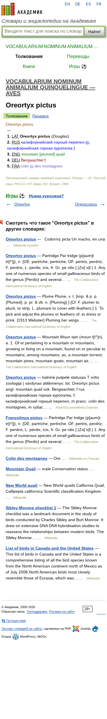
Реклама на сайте (62, 611)
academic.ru (22, 9)
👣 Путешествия (13, 620)
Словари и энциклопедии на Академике (48, 21)
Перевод (40, 116)
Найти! (94, 31)
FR (98, 4)
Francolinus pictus (24, 417)
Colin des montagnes (26, 458)
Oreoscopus (86, 204)
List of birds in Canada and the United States (50, 548)
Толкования (29, 56)
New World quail (21, 485)
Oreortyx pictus (21, 239)
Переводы (78, 56)
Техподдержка (37, 611)
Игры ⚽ (78, 66)
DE (77, 4)
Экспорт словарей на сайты (21, 628)
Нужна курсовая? (46, 196)
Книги (29, 66)
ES (88, 4)
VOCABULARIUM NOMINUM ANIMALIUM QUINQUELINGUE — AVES (53, 46)
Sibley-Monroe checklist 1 (31, 507)
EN (67, 4)
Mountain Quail (21, 469)
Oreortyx (22, 204)
